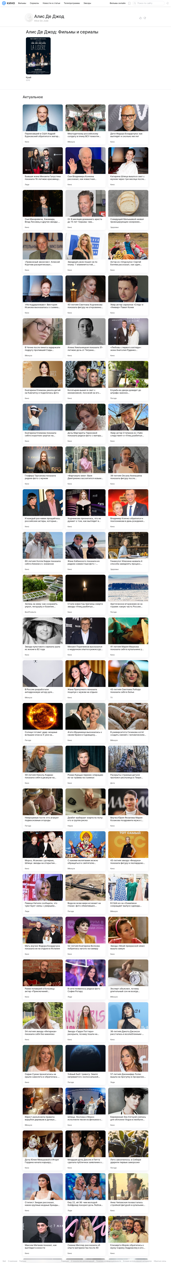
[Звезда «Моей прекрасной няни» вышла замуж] (128, 937)
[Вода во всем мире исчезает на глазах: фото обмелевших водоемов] (85, 894)
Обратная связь (160, 1261)
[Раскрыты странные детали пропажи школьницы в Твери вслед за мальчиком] (128, 766)
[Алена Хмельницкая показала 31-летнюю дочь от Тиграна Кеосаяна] (85, 338)
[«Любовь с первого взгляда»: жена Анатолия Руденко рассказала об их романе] (128, 338)
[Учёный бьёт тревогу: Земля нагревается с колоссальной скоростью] (85, 1065)
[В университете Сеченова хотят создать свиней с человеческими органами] (128, 723)
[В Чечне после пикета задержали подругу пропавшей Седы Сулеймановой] (43, 338)
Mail (4, 1261)
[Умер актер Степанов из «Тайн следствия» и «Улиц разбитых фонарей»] (128, 424)
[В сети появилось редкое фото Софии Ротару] (85, 979)
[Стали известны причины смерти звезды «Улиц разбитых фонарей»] (85, 595)
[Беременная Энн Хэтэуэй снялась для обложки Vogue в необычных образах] (128, 1108)
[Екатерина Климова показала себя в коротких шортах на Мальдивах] (43, 424)
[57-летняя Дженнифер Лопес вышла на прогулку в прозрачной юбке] (128, 1065)
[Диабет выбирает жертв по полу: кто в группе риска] (85, 808)
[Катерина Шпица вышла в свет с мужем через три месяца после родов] (128, 167)
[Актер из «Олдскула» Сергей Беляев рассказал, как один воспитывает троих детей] (128, 253)
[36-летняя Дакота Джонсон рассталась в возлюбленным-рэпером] (128, 1022)
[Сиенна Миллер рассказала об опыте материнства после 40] (85, 1236)
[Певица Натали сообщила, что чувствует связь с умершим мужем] (43, 894)
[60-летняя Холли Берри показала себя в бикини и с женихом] (43, 552)
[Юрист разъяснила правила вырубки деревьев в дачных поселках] (43, 1108)
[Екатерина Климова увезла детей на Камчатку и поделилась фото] (43, 381)
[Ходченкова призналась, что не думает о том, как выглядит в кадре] (85, 509)
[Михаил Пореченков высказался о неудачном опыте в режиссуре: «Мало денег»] (85, 637)
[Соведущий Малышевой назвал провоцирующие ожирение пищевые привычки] (128, 210)
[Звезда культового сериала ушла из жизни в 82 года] (43, 637)
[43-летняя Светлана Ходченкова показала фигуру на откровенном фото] (85, 295)
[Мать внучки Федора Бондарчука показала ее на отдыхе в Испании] (43, 937)
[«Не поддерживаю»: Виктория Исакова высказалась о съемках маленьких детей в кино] (43, 295)
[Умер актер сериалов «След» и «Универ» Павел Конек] (128, 295)
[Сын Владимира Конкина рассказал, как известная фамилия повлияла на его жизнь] (85, 167)
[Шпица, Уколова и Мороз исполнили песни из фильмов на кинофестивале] (85, 1108)
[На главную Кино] (10, 3)
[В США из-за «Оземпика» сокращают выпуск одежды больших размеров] (128, 894)
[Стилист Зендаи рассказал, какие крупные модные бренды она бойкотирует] (43, 1193)
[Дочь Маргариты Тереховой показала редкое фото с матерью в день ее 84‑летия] (85, 424)
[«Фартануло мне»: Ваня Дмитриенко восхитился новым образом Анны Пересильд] (85, 466)
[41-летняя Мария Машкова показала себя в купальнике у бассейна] (128, 637)
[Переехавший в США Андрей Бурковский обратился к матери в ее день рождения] (43, 124)
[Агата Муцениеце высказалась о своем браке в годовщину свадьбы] (85, 723)
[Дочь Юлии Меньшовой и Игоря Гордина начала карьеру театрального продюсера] (43, 1150)
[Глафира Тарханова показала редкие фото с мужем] (43, 466)
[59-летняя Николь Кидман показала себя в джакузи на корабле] (43, 766)
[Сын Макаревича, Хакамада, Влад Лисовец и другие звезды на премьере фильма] (43, 210)
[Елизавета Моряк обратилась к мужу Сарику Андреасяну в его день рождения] (128, 1236)
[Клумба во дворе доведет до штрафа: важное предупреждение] (128, 381)
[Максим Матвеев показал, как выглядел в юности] (43, 1236)
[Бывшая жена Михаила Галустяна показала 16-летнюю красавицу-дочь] (43, 167)
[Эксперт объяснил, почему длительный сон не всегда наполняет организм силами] (128, 979)
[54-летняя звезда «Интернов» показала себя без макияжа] (43, 1022)
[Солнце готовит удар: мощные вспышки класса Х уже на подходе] (43, 723)
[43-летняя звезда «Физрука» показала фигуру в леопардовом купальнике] (128, 851)
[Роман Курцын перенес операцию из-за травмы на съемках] (85, 766)
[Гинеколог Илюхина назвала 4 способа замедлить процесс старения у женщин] (128, 552)
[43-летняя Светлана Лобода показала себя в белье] (128, 680)
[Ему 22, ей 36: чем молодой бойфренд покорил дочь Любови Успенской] (85, 1193)
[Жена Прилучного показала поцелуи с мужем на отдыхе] (85, 680)
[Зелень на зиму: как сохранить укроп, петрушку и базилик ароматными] (43, 595)
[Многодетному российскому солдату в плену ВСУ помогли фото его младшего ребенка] (85, 124)
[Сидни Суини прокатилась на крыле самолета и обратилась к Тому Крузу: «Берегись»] (43, 1065)
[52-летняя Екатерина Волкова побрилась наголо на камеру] (85, 937)
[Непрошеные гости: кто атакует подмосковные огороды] (43, 808)
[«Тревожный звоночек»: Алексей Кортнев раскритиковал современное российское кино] (43, 253)
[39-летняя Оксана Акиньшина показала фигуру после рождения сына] (128, 466)
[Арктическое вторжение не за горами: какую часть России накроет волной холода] (128, 595)
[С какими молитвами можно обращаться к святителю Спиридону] (85, 851)
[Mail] (4, 3)
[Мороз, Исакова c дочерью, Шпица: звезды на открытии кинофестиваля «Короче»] (43, 851)
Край (28, 77)
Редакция (65, 1261)
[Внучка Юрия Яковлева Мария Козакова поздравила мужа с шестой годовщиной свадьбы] (128, 808)
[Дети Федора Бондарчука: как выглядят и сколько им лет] (128, 124)
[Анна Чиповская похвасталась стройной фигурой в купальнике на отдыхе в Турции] (128, 1193)
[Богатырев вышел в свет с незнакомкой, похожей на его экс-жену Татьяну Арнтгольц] (85, 381)
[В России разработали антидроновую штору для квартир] (43, 680)
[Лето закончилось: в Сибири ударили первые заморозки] (128, 1150)
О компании (12, 1261)
